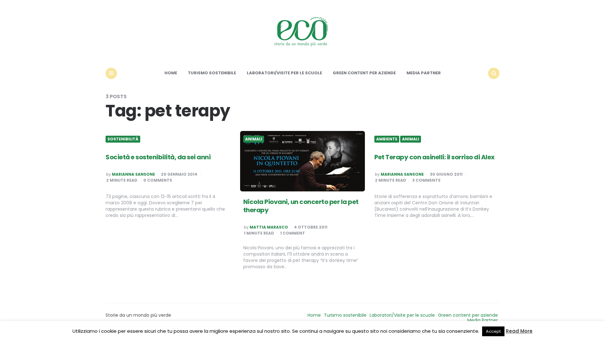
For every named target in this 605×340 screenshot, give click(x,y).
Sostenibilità (122, 139)
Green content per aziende (364, 73)
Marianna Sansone (133, 174)
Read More (519, 331)
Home (170, 73)
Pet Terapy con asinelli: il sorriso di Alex (434, 157)
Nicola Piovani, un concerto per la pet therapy (301, 205)
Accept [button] (493, 331)
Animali (253, 139)
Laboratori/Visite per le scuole (284, 73)
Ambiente (386, 139)
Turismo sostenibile (212, 73)
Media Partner (423, 73)
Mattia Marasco (269, 227)
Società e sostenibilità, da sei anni (158, 157)
